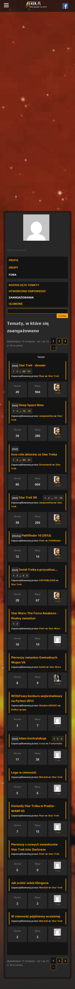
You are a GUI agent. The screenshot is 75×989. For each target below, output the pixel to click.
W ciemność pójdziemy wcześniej (35, 916)
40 (24, 459)
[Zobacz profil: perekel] (57, 899)
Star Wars (54, 628)
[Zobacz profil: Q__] (57, 387)
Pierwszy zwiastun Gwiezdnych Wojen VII (34, 660)
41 (29, 459)
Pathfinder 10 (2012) (36, 535)
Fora (12, 274)
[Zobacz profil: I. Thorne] (57, 788)
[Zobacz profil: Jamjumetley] (57, 865)
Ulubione (16, 303)
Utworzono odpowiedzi (27, 291)
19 (29, 411)
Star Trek (53, 376)
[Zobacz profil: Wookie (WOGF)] (57, 721)
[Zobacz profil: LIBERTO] (57, 755)
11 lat (57, 683)
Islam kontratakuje (32, 738)
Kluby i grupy (18, 709)
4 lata (57, 601)
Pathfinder (55, 540)
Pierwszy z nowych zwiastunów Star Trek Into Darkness (34, 846)
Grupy (13, 267)
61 (29, 371)
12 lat (57, 726)
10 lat (57, 645)
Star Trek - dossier (32, 365)
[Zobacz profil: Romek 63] (57, 678)
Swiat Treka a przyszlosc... (38, 569)
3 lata (57, 392)
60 (24, 371)
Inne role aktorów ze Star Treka (34, 454)
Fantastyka (55, 743)
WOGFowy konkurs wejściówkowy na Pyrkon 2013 (36, 698)
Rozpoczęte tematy (24, 285)
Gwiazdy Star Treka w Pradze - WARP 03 (33, 808)
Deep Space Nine (31, 405)
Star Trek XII (28, 497)
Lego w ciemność (23, 772)
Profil (14, 260)
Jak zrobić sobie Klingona (29, 883)
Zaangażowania (21, 297)
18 (24, 411)
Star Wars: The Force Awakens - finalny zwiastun (34, 615)
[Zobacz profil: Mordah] (57, 827)
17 (55, 497)
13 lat (57, 760)
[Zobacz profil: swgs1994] (57, 640)
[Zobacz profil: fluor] (57, 932)
